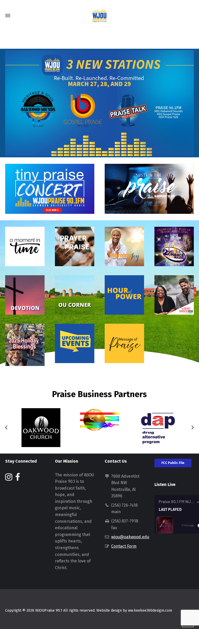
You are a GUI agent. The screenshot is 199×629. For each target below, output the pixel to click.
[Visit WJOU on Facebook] (17, 478)
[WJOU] (99, 16)
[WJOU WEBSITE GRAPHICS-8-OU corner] (74, 295)
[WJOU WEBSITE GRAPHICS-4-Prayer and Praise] (74, 246)
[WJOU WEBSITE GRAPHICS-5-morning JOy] (124, 246)
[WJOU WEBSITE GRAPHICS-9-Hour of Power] (124, 295)
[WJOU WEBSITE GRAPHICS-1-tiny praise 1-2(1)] (49, 189)
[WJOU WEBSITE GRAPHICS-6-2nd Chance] (174, 246)
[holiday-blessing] (25, 345)
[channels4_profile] (41, 427)
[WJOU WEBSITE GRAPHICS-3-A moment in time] (25, 246)
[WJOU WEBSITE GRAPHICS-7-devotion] (25, 295)
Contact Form (124, 546)
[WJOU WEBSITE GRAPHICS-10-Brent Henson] (174, 295)
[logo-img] (99, 420)
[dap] (158, 427)
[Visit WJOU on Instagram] (8, 478)
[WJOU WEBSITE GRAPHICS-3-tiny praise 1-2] (149, 189)
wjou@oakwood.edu (130, 536)
